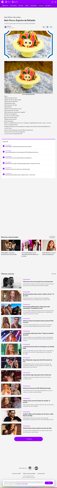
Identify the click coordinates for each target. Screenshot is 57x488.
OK (49, 483)
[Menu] (55, 1)
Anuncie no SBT (16, 473)
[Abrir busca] (52, 1)
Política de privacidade (29, 473)
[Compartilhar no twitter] (51, 27)
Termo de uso (41, 473)
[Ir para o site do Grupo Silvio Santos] (26, 468)
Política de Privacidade (22, 484)
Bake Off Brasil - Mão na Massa (12, 17)
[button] (11, 249)
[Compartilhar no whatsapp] (43, 27)
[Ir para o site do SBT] (36, 468)
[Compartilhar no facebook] (47, 27)
